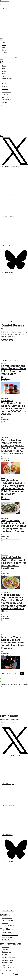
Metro (4, 81)
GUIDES (4, 52)
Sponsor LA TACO (7, 99)
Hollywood (5, 954)
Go (22, 673)
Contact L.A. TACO (7, 960)
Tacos (4, 71)
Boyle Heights (6, 952)
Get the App (5, 97)
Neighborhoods (7, 78)
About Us (5, 86)
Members (5, 89)
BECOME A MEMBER (8, 957)
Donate (4, 50)
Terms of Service (7, 962)
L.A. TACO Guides (7, 920)
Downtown (5, 947)
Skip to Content (4, 1)
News (4, 45)
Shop (3, 47)
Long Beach (5, 949)
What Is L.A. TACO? (8, 968)
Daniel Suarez (5, 379)
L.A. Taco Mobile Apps (9, 925)
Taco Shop (5, 84)
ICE (3, 76)
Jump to (3, 673)
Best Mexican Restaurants (10, 935)
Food (3, 42)
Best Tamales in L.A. (8, 940)
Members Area (6, 92)
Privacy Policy (6, 965)
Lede (16, 974)
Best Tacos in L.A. (7, 932)
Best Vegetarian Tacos (8, 937)
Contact (4, 102)
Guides (4, 66)
